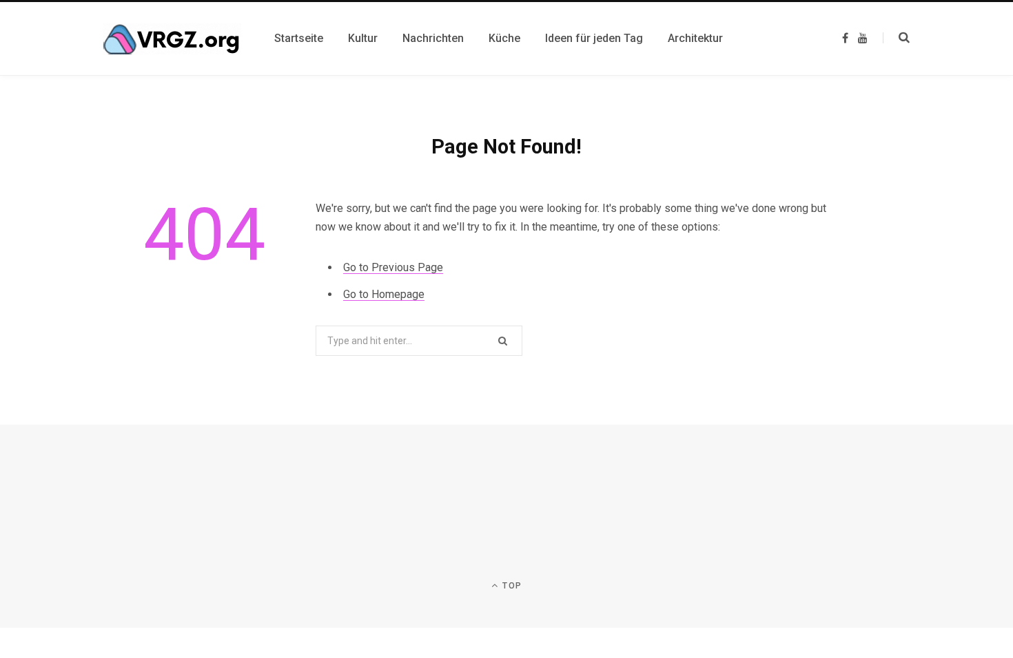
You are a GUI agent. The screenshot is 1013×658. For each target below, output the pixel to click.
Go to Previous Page (393, 267)
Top (511, 586)
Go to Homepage (383, 294)
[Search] (896, 37)
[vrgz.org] (172, 38)
